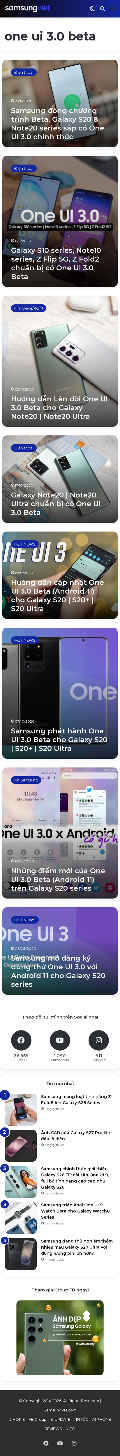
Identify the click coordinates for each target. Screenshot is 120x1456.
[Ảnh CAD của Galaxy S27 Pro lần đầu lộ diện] (21, 1146)
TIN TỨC (81, 1419)
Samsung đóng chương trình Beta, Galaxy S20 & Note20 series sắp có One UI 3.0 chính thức (57, 123)
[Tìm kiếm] (102, 10)
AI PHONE (101, 1419)
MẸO (70, 1428)
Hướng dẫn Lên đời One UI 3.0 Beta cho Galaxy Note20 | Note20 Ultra (59, 408)
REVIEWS (53, 1428)
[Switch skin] (92, 10)
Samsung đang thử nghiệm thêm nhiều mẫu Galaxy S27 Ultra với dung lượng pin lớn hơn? (77, 1247)
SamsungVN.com (60, 1410)
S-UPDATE (60, 1419)
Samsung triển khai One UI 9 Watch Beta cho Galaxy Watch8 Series (75, 1211)
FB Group (38, 1419)
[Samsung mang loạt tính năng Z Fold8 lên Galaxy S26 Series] (21, 1110)
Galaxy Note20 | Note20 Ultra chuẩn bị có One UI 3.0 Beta (56, 504)
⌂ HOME (17, 1419)
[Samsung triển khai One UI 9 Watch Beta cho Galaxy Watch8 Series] (21, 1218)
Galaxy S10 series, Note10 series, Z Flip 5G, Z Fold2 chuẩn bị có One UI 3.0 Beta (56, 263)
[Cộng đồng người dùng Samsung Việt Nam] (27, 8)
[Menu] (113, 10)
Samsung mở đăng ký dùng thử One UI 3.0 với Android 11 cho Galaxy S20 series (58, 971)
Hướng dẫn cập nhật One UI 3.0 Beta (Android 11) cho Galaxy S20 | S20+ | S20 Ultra (57, 595)
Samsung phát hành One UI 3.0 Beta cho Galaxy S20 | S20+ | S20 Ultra (59, 740)
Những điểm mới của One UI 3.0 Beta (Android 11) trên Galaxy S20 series (58, 879)
